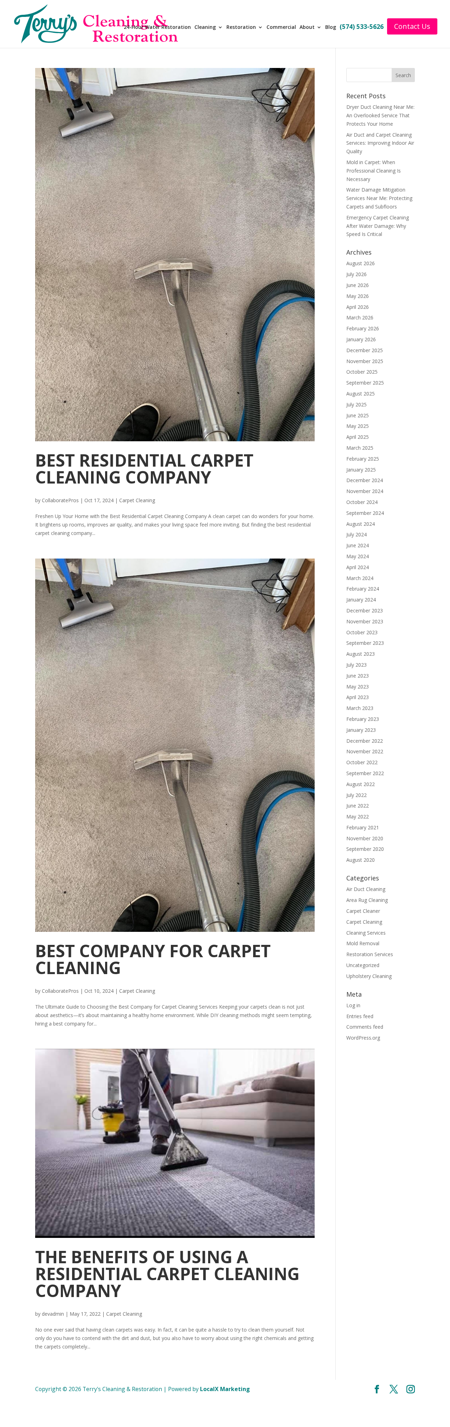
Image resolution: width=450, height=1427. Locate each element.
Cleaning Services (366, 932)
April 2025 (357, 437)
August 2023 (360, 653)
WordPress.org (363, 1037)
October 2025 (362, 371)
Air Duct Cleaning (365, 889)
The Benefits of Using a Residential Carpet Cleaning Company (167, 1273)
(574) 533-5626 (362, 27)
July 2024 (356, 534)
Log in (353, 1005)
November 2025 (364, 361)
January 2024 (361, 599)
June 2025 (357, 415)
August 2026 (360, 263)
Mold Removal (362, 943)
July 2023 (356, 664)
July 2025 (356, 404)
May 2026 (357, 296)
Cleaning (205, 27)
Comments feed (364, 1026)
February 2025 (362, 458)
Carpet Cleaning (137, 500)
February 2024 (362, 588)
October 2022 (362, 762)
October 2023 (362, 632)
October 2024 (362, 502)
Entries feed (359, 1016)
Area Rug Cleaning (367, 900)
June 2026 (357, 285)
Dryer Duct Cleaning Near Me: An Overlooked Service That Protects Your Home (380, 115)
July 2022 (356, 795)
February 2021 (362, 827)
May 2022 (357, 816)
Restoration (241, 27)
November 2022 (364, 751)
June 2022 (357, 805)
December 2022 (364, 740)
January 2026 (361, 339)
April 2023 (357, 697)
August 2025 (360, 393)
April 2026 (357, 307)
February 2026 (362, 328)
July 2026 (356, 274)
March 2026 (359, 317)
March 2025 (359, 447)
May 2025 (357, 426)
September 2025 (365, 382)
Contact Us (412, 26)
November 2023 (364, 621)
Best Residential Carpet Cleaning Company (144, 468)
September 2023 (365, 643)
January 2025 (361, 469)
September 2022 (365, 773)
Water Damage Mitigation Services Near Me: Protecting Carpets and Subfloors (379, 198)
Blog (330, 27)
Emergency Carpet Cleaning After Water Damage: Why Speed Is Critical (377, 226)
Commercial (281, 27)
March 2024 (359, 578)
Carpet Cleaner (363, 911)
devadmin (53, 1313)
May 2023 (357, 686)
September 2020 (365, 849)
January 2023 (361, 730)
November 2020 (364, 838)
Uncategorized (362, 965)
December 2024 (364, 480)
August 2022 (360, 784)
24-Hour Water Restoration (157, 27)
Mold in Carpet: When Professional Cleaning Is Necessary (373, 170)
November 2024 (364, 491)
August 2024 (360, 524)
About (307, 27)
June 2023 (357, 675)
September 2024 (365, 513)
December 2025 (364, 350)
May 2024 (357, 556)
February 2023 (362, 719)
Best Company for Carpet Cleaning (153, 959)
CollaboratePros (60, 500)
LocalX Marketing (225, 1389)
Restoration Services (369, 954)
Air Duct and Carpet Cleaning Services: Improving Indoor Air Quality (380, 143)
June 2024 (357, 545)
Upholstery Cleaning (369, 976)
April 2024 (357, 567)
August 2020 (360, 859)
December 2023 (364, 610)
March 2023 (359, 708)
